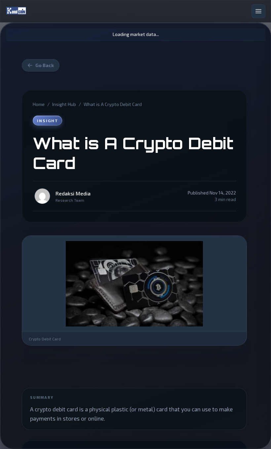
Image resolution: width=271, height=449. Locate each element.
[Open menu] (258, 11)
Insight (47, 120)
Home (39, 104)
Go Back (44, 65)
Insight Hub (64, 104)
